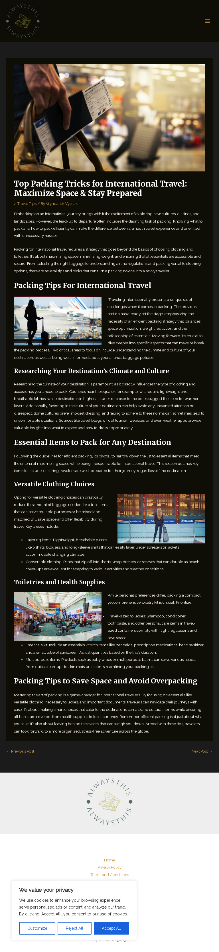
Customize (37, 928)
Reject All (74, 928)
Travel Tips (26, 203)
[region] (74, 911)
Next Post (202, 751)
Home (109, 860)
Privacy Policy (109, 867)
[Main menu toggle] (208, 21)
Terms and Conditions (109, 874)
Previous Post (20, 751)
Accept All (111, 928)
